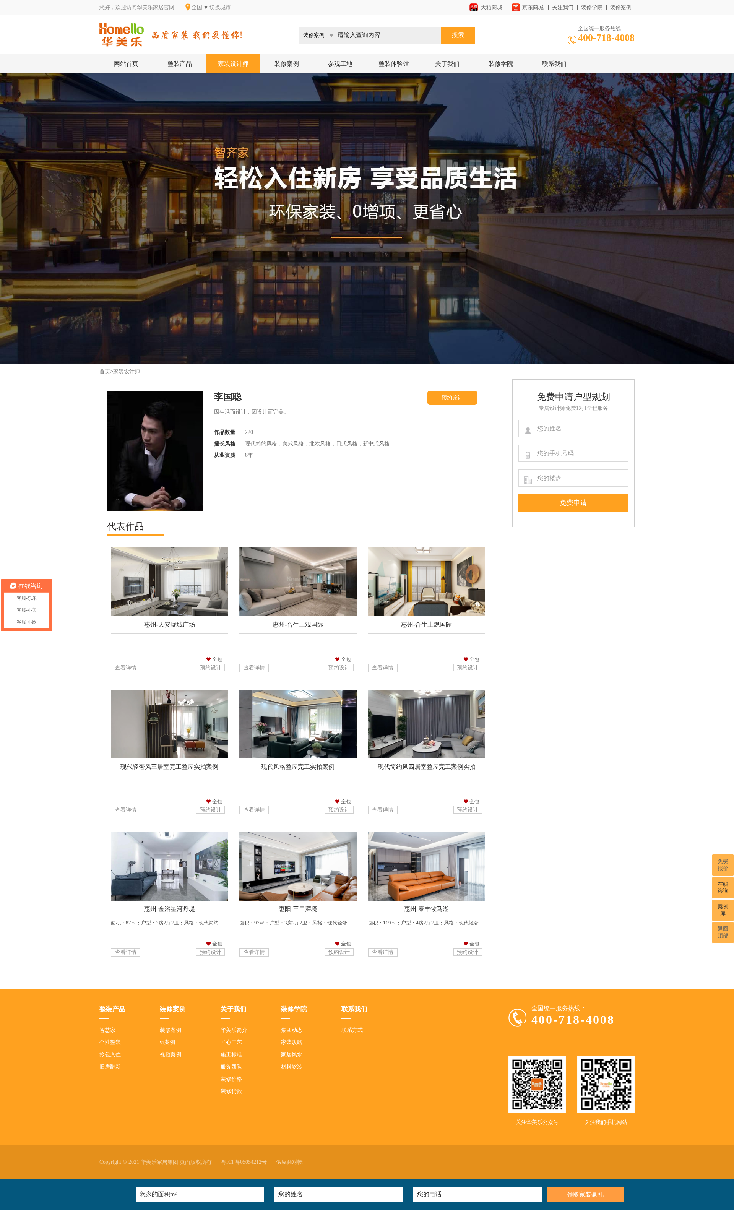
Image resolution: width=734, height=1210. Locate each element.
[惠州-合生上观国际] (297, 613)
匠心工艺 (231, 1042)
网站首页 (126, 63)
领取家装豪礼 (585, 1194)
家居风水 (291, 1054)
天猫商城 (491, 7)
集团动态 (291, 1030)
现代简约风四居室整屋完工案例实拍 (427, 766)
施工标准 (231, 1054)
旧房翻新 (110, 1067)
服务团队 (231, 1067)
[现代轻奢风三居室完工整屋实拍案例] (169, 755)
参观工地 (340, 63)
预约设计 (452, 398)
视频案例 (170, 1054)
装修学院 (591, 7)
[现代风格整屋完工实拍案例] (297, 755)
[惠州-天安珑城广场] (169, 613)
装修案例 (621, 7)
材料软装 (291, 1067)
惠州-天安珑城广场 (169, 624)
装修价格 (231, 1079)
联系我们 (554, 63)
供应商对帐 (289, 1162)
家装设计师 (233, 63)
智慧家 (107, 1030)
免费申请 (573, 503)
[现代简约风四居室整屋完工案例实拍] (426, 755)
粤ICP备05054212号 (244, 1162)
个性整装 (110, 1042)
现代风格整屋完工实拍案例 (298, 766)
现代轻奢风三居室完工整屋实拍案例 (169, 766)
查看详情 (125, 668)
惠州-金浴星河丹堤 (169, 909)
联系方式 (352, 1030)
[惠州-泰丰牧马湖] (426, 897)
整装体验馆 (393, 63)
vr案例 (167, 1042)
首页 (104, 371)
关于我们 (447, 63)
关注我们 (562, 7)
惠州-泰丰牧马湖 (426, 909)
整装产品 (179, 63)
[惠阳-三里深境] (297, 897)
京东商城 (533, 7)
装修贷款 (231, 1091)
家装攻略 (291, 1042)
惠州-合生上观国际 (298, 624)
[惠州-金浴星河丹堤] (169, 897)
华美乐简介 (234, 1030)
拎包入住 (110, 1054)
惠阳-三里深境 (298, 909)
